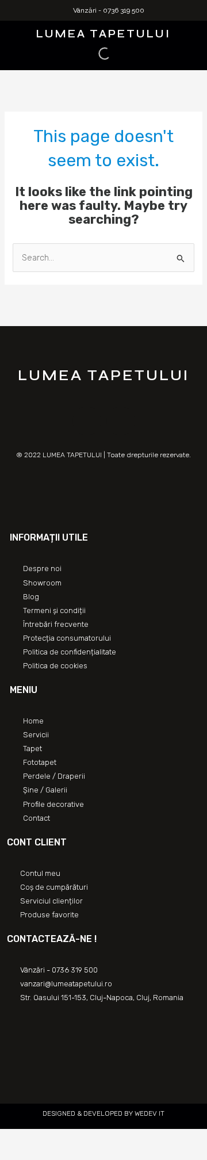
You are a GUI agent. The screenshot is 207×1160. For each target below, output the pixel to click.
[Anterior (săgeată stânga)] (11, 1154)
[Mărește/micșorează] (87, 1138)
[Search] (94, 53)
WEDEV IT (148, 1113)
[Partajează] (36, 1138)
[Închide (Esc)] (11, 1138)
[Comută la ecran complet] (62, 1138)
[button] (10, 32)
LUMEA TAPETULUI (103, 33)
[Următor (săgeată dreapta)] (36, 1154)
